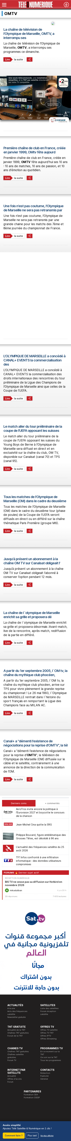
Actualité (11, 1076)
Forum (10, 1082)
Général (44, 1079)
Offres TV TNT (47, 1033)
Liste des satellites (49, 1008)
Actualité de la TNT (16, 1030)
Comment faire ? (14, 1135)
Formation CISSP (32, 1097)
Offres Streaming (48, 1038)
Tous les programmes (50, 1060)
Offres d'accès (14, 1079)
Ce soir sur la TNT (48, 1057)
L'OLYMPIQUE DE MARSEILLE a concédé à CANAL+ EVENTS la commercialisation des (34, 360)
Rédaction (45, 1073)
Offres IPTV (45, 1036)
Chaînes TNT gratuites (18, 1033)
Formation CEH (31, 1094)
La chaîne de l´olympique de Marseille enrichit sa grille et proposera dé (31, 615)
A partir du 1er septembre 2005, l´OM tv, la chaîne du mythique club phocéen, (35, 673)
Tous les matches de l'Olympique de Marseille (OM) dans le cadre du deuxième (34, 499)
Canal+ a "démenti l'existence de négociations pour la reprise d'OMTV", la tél (35, 743)
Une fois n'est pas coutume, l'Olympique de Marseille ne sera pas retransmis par (33, 208)
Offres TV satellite (49, 1030)
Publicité (44, 1076)
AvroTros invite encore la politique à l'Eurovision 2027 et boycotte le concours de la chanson (40, 812)
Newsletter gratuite (16, 1017)
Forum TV (11, 1060)
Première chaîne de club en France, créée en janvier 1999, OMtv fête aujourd (34, 150)
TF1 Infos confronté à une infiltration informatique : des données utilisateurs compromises (38, 861)
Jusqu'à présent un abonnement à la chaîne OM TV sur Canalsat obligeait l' (31, 561)
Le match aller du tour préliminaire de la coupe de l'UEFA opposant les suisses (32, 428)
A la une (11, 1008)
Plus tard (32, 1135)
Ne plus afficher (47, 1136)
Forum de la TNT (15, 1036)
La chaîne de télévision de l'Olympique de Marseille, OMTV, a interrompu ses (28, 33)
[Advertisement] (35, 292)
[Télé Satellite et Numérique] (35, 5)
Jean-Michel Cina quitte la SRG (34, 824)
